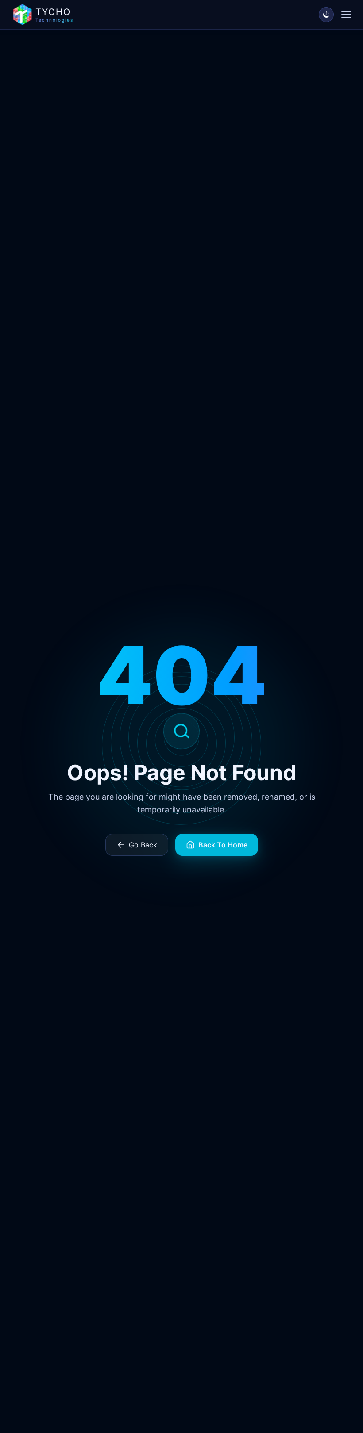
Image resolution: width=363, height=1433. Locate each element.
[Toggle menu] (346, 15)
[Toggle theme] (326, 14)
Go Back (143, 844)
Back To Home (222, 844)
